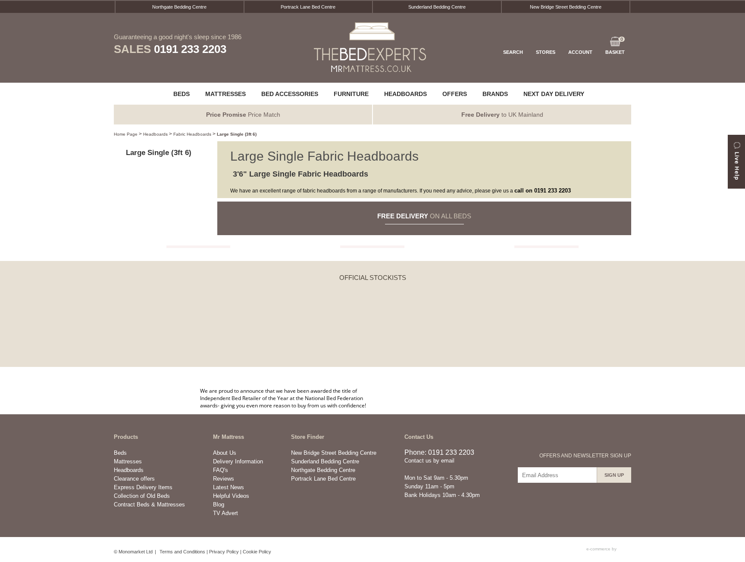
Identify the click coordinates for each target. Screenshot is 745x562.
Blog (218, 504)
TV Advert (225, 513)
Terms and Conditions (182, 551)
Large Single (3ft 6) (237, 134)
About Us (224, 453)
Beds (120, 453)
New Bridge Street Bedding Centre (565, 6)
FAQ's (220, 470)
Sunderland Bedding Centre (437, 6)
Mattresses (128, 461)
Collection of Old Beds (142, 496)
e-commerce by (602, 548)
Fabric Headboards (192, 134)
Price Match (243, 114)
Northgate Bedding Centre (179, 6)
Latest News (228, 487)
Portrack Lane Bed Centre (308, 6)
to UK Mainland (502, 114)
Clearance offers (134, 478)
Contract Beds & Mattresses (149, 504)
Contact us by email (429, 460)
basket (615, 46)
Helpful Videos (231, 496)
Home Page (126, 134)
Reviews (223, 478)
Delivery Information (238, 461)
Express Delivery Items (143, 487)
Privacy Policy (224, 551)
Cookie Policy (257, 551)
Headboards (155, 134)
